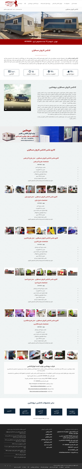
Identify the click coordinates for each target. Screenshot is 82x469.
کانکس (51, 109)
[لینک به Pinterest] (5, 466)
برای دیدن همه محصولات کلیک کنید (41, 418)
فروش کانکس (39, 373)
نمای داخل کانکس (22, 457)
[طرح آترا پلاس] (72, 189)
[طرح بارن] (72, 230)
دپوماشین (54, 58)
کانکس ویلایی (49, 431)
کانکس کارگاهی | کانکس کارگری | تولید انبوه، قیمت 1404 (15, 450)
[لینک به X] (10, 466)
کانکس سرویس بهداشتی (46, 439)
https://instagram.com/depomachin (37, 383)
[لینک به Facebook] (7, 466)
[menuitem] (74, 3)
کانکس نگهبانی (48, 434)
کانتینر (45, 369)
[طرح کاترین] (72, 271)
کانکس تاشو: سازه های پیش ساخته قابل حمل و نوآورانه (16, 431)
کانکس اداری (49, 447)
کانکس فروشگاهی (48, 442)
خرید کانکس (55, 373)
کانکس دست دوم (48, 444)
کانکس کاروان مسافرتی (72, 9)
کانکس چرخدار (55, 96)
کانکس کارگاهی (48, 437)
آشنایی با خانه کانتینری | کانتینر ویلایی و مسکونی (17, 446)
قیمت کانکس (48, 116)
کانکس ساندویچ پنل (22, 443)
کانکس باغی (23, 454)
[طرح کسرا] (72, 313)
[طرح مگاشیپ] (72, 355)
